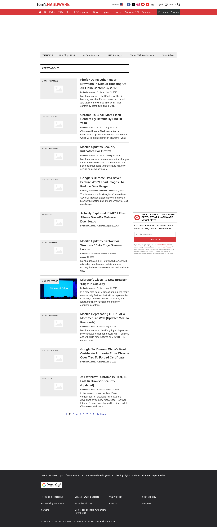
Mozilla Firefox (50, 81)
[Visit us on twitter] (133, 4)
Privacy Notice (166, 247)
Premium (163, 12)
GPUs (68, 11)
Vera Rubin (168, 55)
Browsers (47, 214)
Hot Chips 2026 (67, 55)
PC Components (82, 11)
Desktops (117, 11)
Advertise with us (83, 503)
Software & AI (132, 11)
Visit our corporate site (153, 475)
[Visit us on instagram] (138, 4)
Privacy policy (115, 496)
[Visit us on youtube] (143, 4)
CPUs (60, 11)
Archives (101, 414)
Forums (175, 12)
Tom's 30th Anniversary (142, 55)
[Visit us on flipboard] (147, 4)
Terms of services (162, 245)
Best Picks (49, 11)
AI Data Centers (91, 55)
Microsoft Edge (50, 281)
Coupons (146, 11)
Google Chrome (50, 116)
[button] (174, 4)
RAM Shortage (114, 55)
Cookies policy (149, 496)
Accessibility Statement (52, 503)
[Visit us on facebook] (128, 4)
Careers (45, 509)
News (96, 11)
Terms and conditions (52, 496)
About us (112, 503)
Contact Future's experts (87, 496)
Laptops (106, 11)
